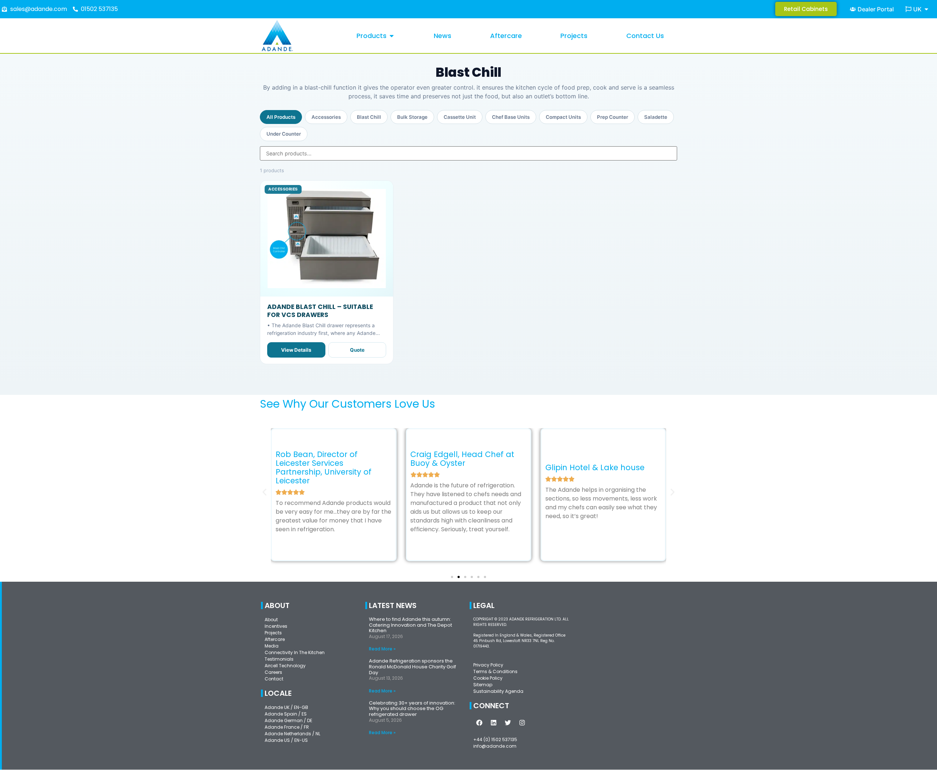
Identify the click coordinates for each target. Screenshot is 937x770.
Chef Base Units (511, 117)
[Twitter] (508, 723)
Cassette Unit (460, 117)
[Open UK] (926, 9)
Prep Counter (612, 117)
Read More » (382, 649)
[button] (264, 492)
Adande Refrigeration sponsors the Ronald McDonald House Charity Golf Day (412, 666)
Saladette (655, 117)
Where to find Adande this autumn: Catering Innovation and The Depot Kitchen (410, 625)
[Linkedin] (494, 723)
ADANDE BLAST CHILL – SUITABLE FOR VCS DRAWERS (320, 310)
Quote (357, 350)
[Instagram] (522, 723)
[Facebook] (479, 723)
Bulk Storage (412, 117)
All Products (280, 117)
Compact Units (563, 117)
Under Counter (283, 134)
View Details (296, 350)
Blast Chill (369, 117)
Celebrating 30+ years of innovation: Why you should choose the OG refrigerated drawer (412, 708)
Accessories (326, 117)
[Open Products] (391, 36)
